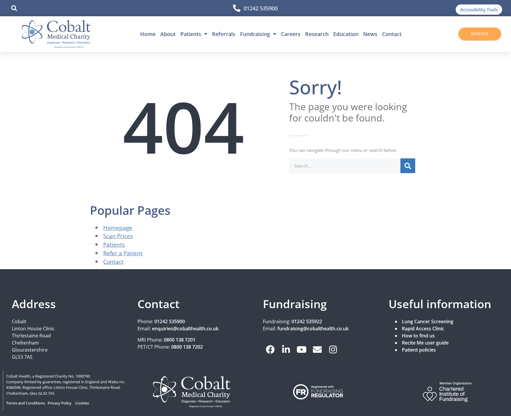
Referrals (223, 34)
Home (148, 34)
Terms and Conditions (25, 403)
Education (345, 34)
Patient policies (419, 350)
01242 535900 (261, 8)
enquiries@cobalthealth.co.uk (185, 328)
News (370, 34)
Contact (392, 34)
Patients (190, 34)
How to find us (418, 335)
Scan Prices (118, 236)
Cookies (82, 403)
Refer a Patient (123, 253)
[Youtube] (301, 349)
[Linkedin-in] (286, 349)
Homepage (117, 228)
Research (317, 34)
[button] (14, 8)
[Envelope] (317, 349)
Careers (290, 34)
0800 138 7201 (179, 340)
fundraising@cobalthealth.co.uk (313, 328)
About (168, 34)
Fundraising (255, 34)
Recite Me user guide (425, 342)
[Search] (407, 165)
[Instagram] (333, 349)
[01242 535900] (236, 8)
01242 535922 (307, 321)
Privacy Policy (60, 403)
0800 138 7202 (187, 347)
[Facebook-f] (270, 349)
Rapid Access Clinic (423, 328)
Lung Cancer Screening (427, 321)
